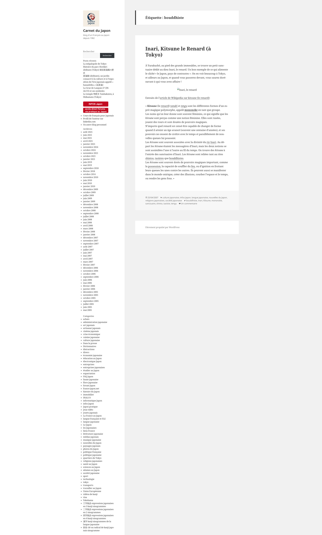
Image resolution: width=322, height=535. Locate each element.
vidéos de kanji (90, 494)
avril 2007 (88, 258)
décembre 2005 (90, 292)
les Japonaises (89, 427)
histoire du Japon (91, 391)
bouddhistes (176, 158)
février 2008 (89, 231)
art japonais (89, 325)
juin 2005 (87, 307)
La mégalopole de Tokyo (94, 63)
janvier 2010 (89, 186)
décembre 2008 (90, 204)
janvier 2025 (89, 144)
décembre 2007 (90, 237)
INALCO (87, 397)
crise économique (91, 334)
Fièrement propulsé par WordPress (162, 227)
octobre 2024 (89, 150)
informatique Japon (92, 400)
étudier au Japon (91, 370)
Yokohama (88, 500)
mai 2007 (87, 255)
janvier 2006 (89, 289)
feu (193, 166)
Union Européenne (92, 491)
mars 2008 (88, 228)
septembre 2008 (91, 213)
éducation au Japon (92, 358)
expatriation (89, 373)
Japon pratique (90, 406)
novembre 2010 (90, 177)
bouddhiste (191, 200)
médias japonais (91, 436)
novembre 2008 (90, 207)
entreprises (88, 364)
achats (86, 319)
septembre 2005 (91, 301)
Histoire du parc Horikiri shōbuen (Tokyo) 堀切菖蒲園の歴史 (98, 69)
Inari (213, 142)
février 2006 (89, 286)
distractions (88, 349)
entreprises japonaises (94, 367)
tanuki (173, 106)
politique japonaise (92, 455)
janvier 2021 (89, 159)
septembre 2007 (91, 243)
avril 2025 (88, 141)
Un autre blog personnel (94, 124)
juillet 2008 (88, 216)
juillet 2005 (88, 304)
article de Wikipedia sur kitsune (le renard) (184, 98)
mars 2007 (88, 261)
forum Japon (89, 385)
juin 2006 (87, 280)
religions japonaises (92, 461)
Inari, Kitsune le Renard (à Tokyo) (178, 51)
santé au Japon (90, 464)
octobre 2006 (89, 273)
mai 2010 (87, 183)
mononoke (191, 110)
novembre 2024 (90, 147)
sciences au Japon (91, 467)
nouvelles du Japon (92, 443)
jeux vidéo (88, 409)
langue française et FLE (94, 418)
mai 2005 (87, 310)
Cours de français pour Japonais (98, 115)
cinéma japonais (91, 331)
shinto (159, 203)
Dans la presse (90, 343)
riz (208, 142)
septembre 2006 (91, 276)
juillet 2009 (88, 195)
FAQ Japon (88, 376)
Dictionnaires (89, 346)
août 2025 (87, 132)
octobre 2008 (89, 210)
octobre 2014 (89, 174)
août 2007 (87, 246)
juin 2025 (87, 135)
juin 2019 (87, 162)
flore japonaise (90, 382)
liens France (89, 430)
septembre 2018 (91, 168)
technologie (88, 479)
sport (85, 476)
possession (154, 166)
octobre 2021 (89, 156)
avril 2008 (88, 225)
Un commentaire (189, 203)
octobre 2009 (89, 192)
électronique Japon (92, 361)
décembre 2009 (90, 189)
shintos (149, 158)
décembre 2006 (90, 267)
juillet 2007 (88, 249)
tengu (184, 106)
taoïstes (159, 158)
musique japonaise (92, 440)
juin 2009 (87, 198)
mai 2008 (87, 222)
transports (88, 485)
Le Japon (87, 424)
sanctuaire (150, 203)
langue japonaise (91, 421)
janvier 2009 (89, 201)
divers (86, 352)
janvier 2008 (89, 234)
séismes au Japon (91, 470)
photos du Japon (91, 449)
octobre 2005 (89, 298)
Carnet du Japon (96, 30)
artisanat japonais (91, 328)
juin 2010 (87, 180)
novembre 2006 (90, 270)
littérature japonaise (93, 433)
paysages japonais (91, 446)
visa (85, 497)
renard (165, 106)
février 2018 (89, 171)
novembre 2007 (90, 240)
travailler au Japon (92, 488)
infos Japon (88, 403)
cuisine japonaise (91, 337)
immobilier (88, 394)
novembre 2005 (90, 295)
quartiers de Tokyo (92, 458)
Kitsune (207, 200)
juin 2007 (87, 252)
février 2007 (89, 264)
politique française (92, 452)
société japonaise (91, 473)
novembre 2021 (90, 153)
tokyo (85, 482)
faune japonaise (90, 379)
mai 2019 (87, 165)
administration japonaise (95, 322)
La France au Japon (92, 415)
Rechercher (88, 51)
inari (200, 200)
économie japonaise (92, 355)
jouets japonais (90, 412)
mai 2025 (87, 138)
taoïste (167, 203)
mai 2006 (87, 283)
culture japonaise (91, 340)
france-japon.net (91, 388)
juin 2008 (87, 219)
